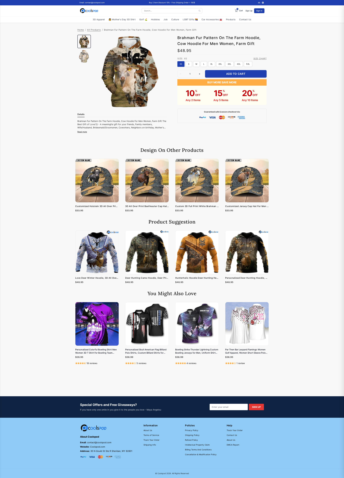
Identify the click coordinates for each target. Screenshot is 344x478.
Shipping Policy (192, 435)
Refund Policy (191, 440)
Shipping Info (150, 445)
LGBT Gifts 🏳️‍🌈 (190, 19)
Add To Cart (236, 73)
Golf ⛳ (143, 19)
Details (81, 114)
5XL (248, 64)
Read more (82, 132)
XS (181, 64)
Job (166, 19)
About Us (148, 430)
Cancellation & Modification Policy (200, 454)
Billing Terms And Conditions (198, 449)
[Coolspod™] (93, 428)
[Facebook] (259, 2)
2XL (220, 64)
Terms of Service (151, 435)
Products (231, 19)
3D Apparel (99, 19)
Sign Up (249, 11)
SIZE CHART (260, 58)
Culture (175, 19)
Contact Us (245, 19)
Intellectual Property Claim (197, 445)
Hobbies (155, 19)
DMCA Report (233, 445)
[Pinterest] (262, 2)
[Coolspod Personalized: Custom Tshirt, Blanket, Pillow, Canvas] (89, 10)
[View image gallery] (161, 103)
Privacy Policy (191, 430)
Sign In (259, 11)
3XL (229, 64)
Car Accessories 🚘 (212, 19)
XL (211, 64)
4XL (239, 64)
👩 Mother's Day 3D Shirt (122, 19)
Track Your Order (152, 440)
